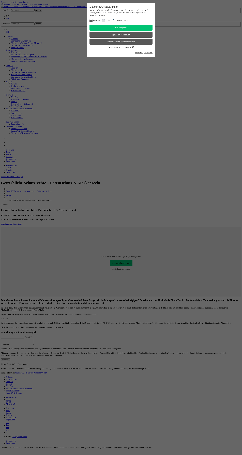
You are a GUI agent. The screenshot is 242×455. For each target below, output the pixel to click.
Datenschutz (148, 53)
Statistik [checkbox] (108, 21)
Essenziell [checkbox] (96, 21)
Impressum (139, 53)
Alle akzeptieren (121, 28)
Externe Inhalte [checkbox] (122, 21)
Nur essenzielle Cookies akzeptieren (121, 42)
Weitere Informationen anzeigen (120, 47)
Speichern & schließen (121, 35)
